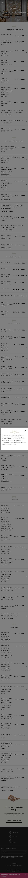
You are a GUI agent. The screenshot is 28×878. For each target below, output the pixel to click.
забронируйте (6, 442)
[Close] (25, 430)
